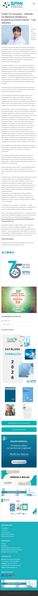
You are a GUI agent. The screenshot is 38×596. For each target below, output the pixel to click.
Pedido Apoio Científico (7, 534)
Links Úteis (4, 530)
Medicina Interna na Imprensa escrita (11, 547)
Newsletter (4, 545)
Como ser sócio (5, 532)
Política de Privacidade (7, 536)
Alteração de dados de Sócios (9, 552)
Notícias (3, 543)
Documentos (4, 528)
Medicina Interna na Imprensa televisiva (11, 550)
